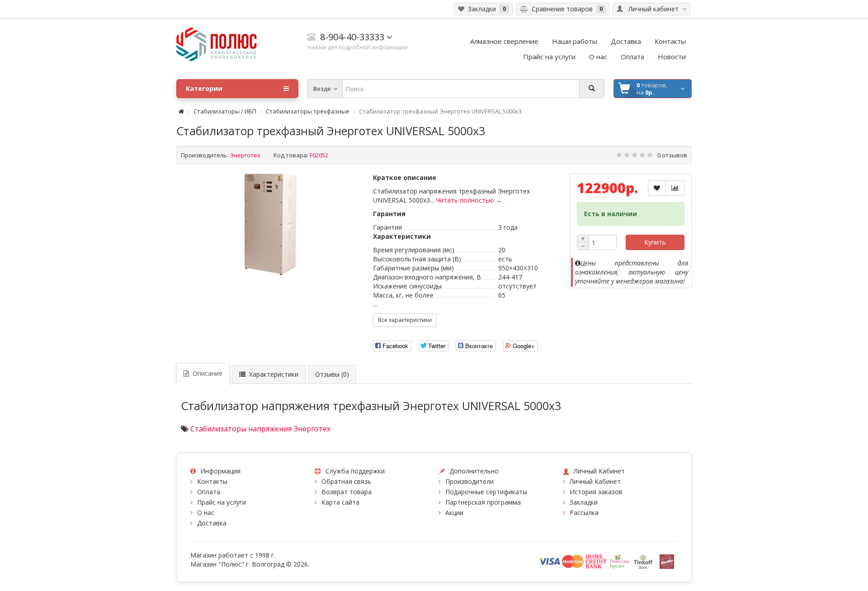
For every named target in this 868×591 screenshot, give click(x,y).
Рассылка (584, 512)
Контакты (212, 481)
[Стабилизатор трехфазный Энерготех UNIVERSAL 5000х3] (270, 224)
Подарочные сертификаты (486, 491)
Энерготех (245, 155)
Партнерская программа (483, 502)
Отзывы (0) (332, 374)
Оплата (208, 491)
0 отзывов (672, 155)
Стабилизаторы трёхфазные (307, 111)
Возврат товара (346, 491)
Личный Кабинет (595, 481)
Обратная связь (346, 481)
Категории (204, 88)
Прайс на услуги (221, 502)
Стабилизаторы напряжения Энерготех (260, 429)
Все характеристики (405, 320)
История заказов (596, 491)
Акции (454, 512)
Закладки (584, 502)
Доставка (211, 523)
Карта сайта (340, 502)
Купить (655, 242)
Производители (469, 481)
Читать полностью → (469, 200)
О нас (205, 512)
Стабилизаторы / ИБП (224, 111)
